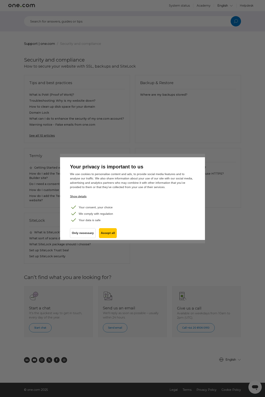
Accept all (108, 233)
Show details (78, 196)
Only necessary (83, 233)
